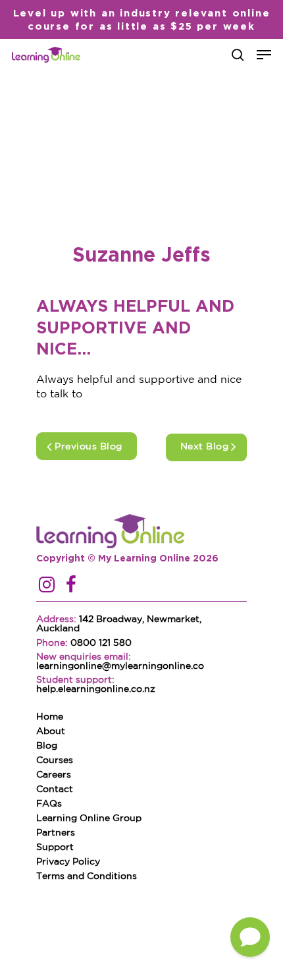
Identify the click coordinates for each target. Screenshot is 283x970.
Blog (46, 746)
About (50, 731)
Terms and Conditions (86, 876)
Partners (55, 833)
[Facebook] (71, 585)
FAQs (49, 804)
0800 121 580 (101, 643)
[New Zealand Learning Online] (127, 532)
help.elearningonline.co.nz (95, 689)
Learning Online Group (89, 818)
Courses (54, 760)
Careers (53, 775)
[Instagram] (46, 585)
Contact (54, 789)
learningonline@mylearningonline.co (120, 666)
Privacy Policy (68, 862)
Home (49, 717)
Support (55, 847)
